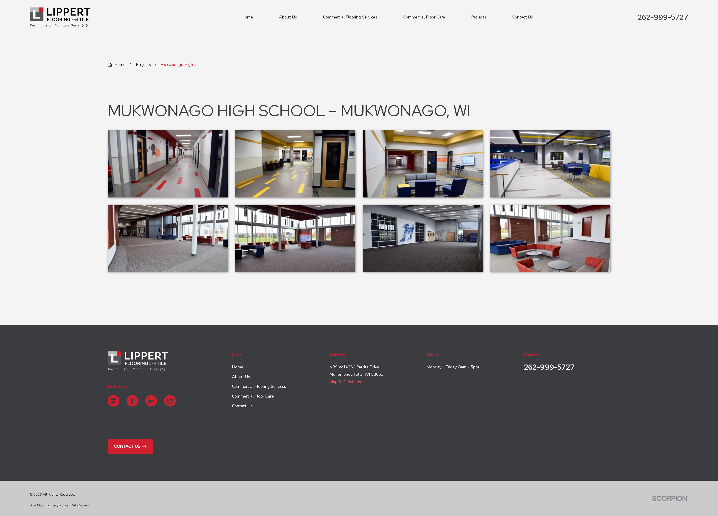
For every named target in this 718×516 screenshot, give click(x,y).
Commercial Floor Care (253, 396)
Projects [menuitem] (478, 17)
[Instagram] (170, 401)
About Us (241, 377)
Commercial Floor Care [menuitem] (424, 17)
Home (237, 367)
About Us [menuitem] (288, 17)
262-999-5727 (663, 17)
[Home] (60, 17)
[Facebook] (132, 401)
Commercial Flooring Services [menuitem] (350, 17)
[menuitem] (37, 505)
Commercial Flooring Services (259, 386)
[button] (168, 163)
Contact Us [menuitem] (522, 17)
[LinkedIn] (151, 401)
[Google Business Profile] (113, 401)
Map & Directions (345, 382)
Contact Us (242, 406)
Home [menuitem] (247, 17)
